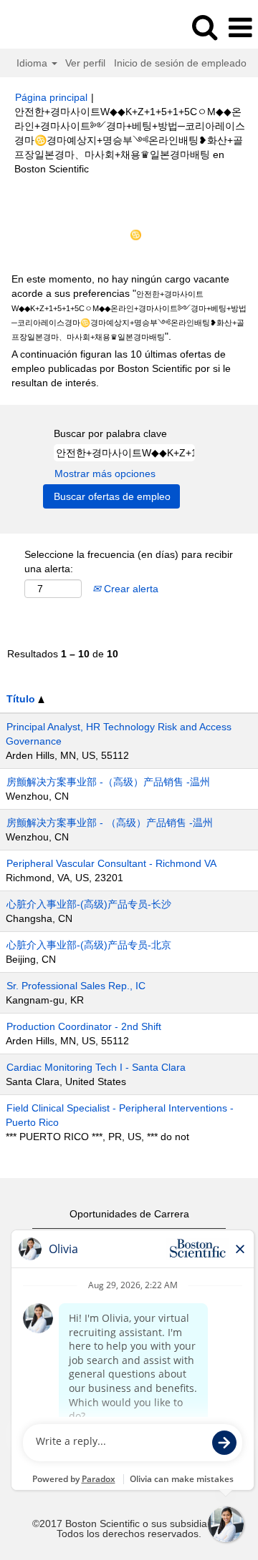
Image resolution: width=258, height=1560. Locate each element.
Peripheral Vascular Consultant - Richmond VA (111, 863)
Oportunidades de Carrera (129, 1214)
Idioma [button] (33, 63)
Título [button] (22, 699)
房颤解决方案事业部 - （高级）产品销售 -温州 (109, 822)
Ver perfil (85, 63)
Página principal (51, 97)
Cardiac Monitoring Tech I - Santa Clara (96, 1067)
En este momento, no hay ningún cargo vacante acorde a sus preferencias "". (129, 307)
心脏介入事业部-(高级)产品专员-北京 (88, 945)
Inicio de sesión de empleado (180, 63)
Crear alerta (129, 588)
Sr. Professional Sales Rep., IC (75, 985)
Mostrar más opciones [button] (105, 473)
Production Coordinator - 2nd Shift (83, 1026)
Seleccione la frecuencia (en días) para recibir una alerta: (128, 561)
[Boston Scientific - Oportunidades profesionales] (51, 27)
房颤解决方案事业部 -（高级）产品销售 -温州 (108, 782)
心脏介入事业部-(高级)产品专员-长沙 (88, 904)
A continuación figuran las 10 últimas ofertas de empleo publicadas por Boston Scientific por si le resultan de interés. (121, 368)
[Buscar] (204, 26)
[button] (240, 27)
